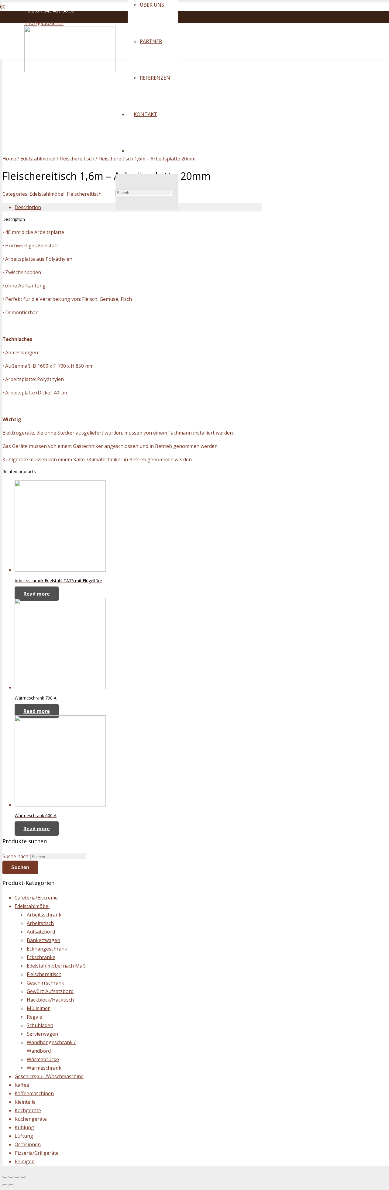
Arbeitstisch (40, 923)
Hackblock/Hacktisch (50, 999)
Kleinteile (25, 1102)
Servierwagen (42, 1033)
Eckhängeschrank (47, 948)
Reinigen (25, 1161)
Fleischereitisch (77, 158)
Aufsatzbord (41, 931)
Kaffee (22, 1085)
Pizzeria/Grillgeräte (37, 1153)
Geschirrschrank (45, 982)
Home (9, 158)
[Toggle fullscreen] (17, 1177)
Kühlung (24, 1127)
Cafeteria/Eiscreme (36, 897)
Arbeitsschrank (44, 914)
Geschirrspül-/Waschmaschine (49, 1076)
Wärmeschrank (44, 1067)
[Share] (11, 1177)
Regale (34, 1016)
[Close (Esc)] (4, 1177)
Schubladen (40, 1025)
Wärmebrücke (43, 1059)
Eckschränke (41, 957)
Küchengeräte (31, 1119)
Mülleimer (38, 1008)
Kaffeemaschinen (34, 1093)
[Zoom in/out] (23, 1177)
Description (28, 207)
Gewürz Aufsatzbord (50, 991)
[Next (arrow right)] (11, 1185)
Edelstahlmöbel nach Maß (56, 965)
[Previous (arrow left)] (4, 1185)
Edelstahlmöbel (37, 158)
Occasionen (28, 1144)
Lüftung (24, 1136)
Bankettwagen (43, 940)
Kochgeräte (28, 1110)
